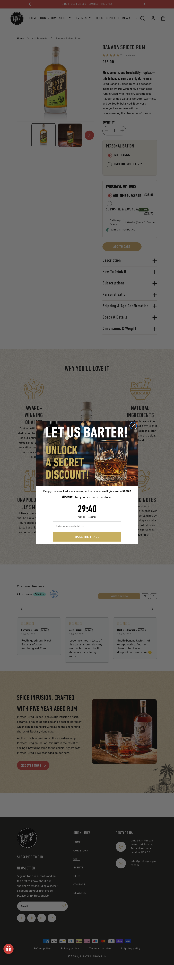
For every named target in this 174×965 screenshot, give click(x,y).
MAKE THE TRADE (87, 536)
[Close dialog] (133, 425)
